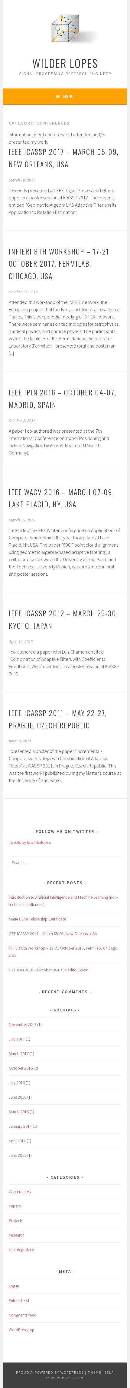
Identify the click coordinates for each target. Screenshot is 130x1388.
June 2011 (17, 1155)
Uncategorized (21, 1249)
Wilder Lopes (65, 63)
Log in (14, 1286)
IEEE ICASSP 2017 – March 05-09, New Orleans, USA (53, 933)
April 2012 (17, 1140)
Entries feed (19, 1300)
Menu (68, 96)
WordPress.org (21, 1329)
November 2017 (22, 1024)
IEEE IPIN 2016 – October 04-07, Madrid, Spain (48, 970)
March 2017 (19, 1053)
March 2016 (19, 1111)
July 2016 (17, 1082)
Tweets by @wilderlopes (30, 842)
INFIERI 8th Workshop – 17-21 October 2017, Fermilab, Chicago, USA (59, 263)
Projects (16, 1220)
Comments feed (22, 1315)
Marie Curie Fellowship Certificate (37, 919)
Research (16, 1235)
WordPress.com (67, 1378)
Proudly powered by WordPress (50, 1372)
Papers (15, 1206)
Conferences (20, 1191)
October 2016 (21, 1068)
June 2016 (17, 1097)
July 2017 (17, 1039)
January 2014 (20, 1126)
